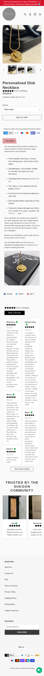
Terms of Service (11, 586)
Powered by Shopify (28, 668)
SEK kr (21, 647)
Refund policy (10, 604)
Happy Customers (12, 610)
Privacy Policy (10, 592)
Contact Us (9, 573)
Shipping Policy (10, 598)
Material (5, 105)
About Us (8, 567)
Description (10, 141)
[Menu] (40, 14)
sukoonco (18, 668)
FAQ (6, 579)
